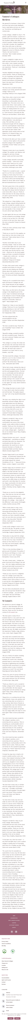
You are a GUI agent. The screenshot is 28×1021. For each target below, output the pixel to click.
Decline (17, 1018)
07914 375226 (9, 1007)
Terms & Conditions (6, 943)
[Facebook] (12, 931)
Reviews (4, 984)
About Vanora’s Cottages (14, 920)
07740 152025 (9, 1002)
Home (14, 915)
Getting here (4, 967)
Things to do (4, 963)
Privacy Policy (5, 941)
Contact (14, 927)
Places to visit (5, 969)
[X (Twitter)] (16, 931)
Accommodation (14, 918)
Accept (10, 1018)
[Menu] (25, 2)
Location (14, 922)
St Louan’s (12, 612)
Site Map (4, 945)
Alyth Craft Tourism (14, 925)
